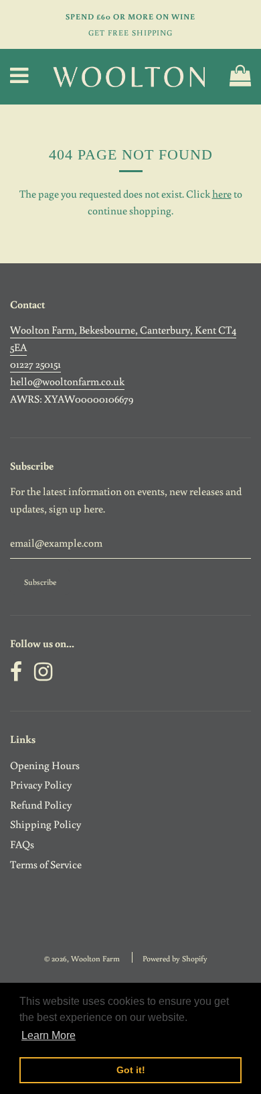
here (222, 193)
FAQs (22, 844)
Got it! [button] (130, 1070)
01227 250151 (35, 363)
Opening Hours (45, 765)
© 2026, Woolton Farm (82, 958)
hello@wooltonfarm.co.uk (67, 381)
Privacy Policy (41, 784)
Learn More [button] (48, 1035)
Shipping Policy (45, 824)
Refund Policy (41, 804)
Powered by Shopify (175, 958)
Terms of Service (46, 864)
